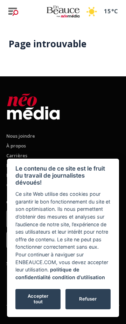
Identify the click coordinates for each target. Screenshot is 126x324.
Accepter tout (38, 298)
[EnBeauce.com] (33, 105)
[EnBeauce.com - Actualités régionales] (63, 11)
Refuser (88, 299)
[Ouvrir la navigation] (13, 11)
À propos (16, 146)
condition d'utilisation (78, 277)
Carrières (16, 155)
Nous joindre (20, 136)
